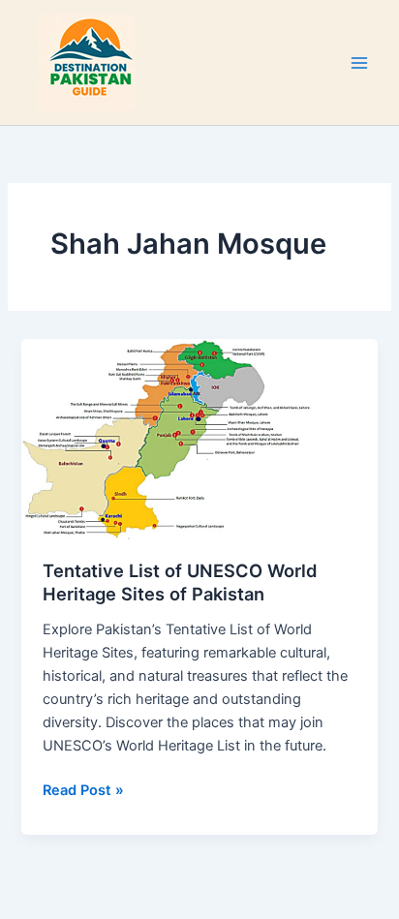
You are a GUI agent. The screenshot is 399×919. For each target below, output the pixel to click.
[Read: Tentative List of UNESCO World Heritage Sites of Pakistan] (199, 438)
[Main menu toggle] (359, 63)
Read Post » (83, 789)
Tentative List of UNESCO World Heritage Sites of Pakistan (180, 582)
